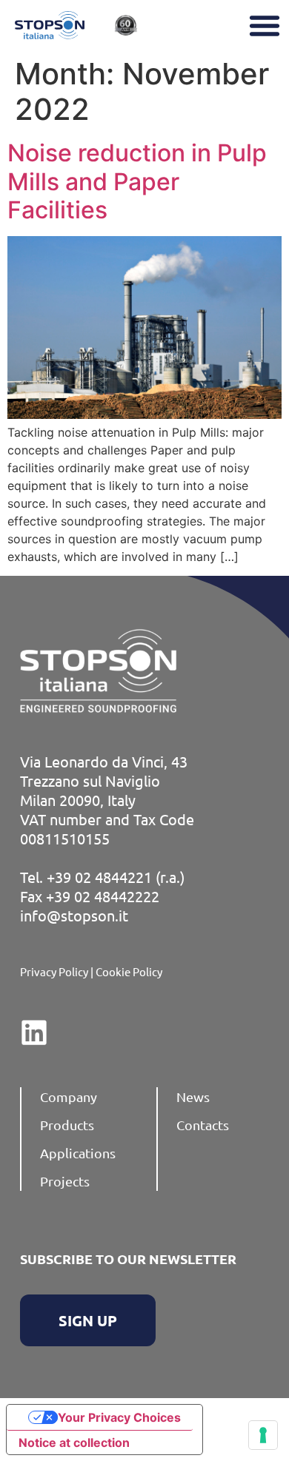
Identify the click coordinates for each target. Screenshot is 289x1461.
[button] (264, 25)
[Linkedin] (34, 1032)
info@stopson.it (74, 915)
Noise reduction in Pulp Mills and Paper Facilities (137, 181)
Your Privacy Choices (119, 1417)
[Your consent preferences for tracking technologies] (263, 1435)
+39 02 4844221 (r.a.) (116, 876)
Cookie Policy (129, 971)
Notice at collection (74, 1442)
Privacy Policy (54, 971)
